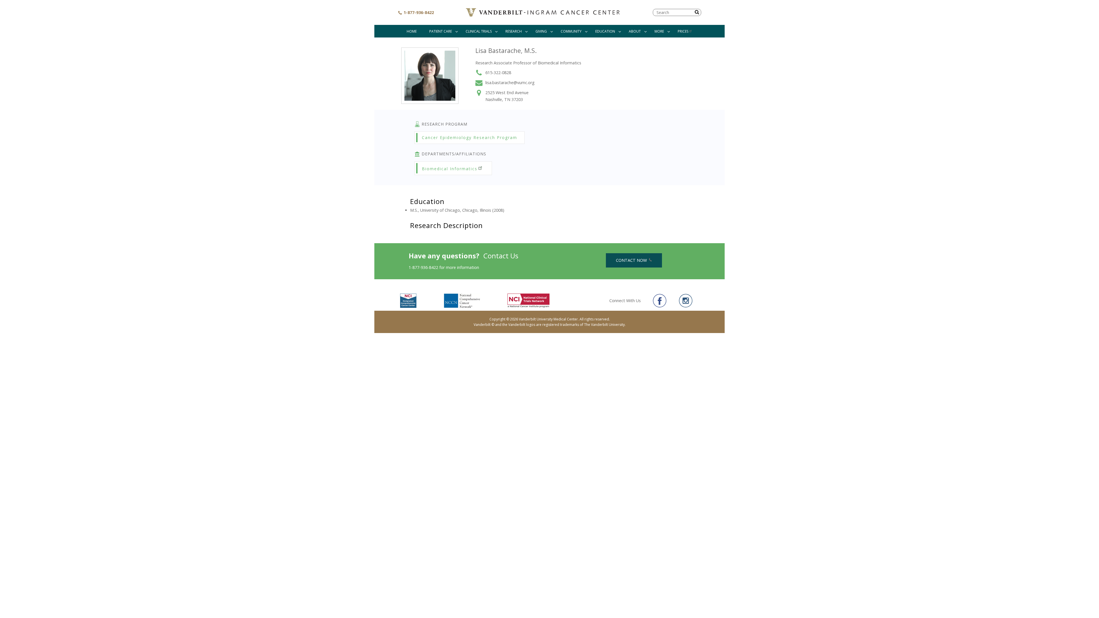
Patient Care (440, 31)
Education (605, 31)
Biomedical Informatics (449, 168)
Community (571, 31)
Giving (541, 31)
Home (412, 31)
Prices (683, 31)
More (659, 31)
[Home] (543, 12)
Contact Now (632, 260)
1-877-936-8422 (418, 12)
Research (513, 31)
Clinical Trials (479, 31)
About (635, 31)
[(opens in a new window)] (660, 301)
